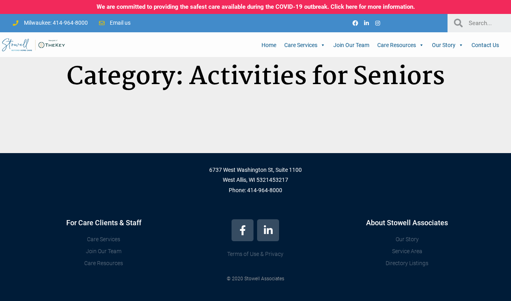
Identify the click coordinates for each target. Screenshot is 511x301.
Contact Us (485, 45)
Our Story (444, 45)
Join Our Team (351, 45)
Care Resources (396, 45)
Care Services (300, 45)
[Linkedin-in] (366, 23)
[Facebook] (355, 23)
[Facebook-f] (243, 230)
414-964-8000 (264, 190)
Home (268, 45)
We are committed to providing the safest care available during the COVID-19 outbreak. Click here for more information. (256, 6)
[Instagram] (377, 23)
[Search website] (507, 44)
